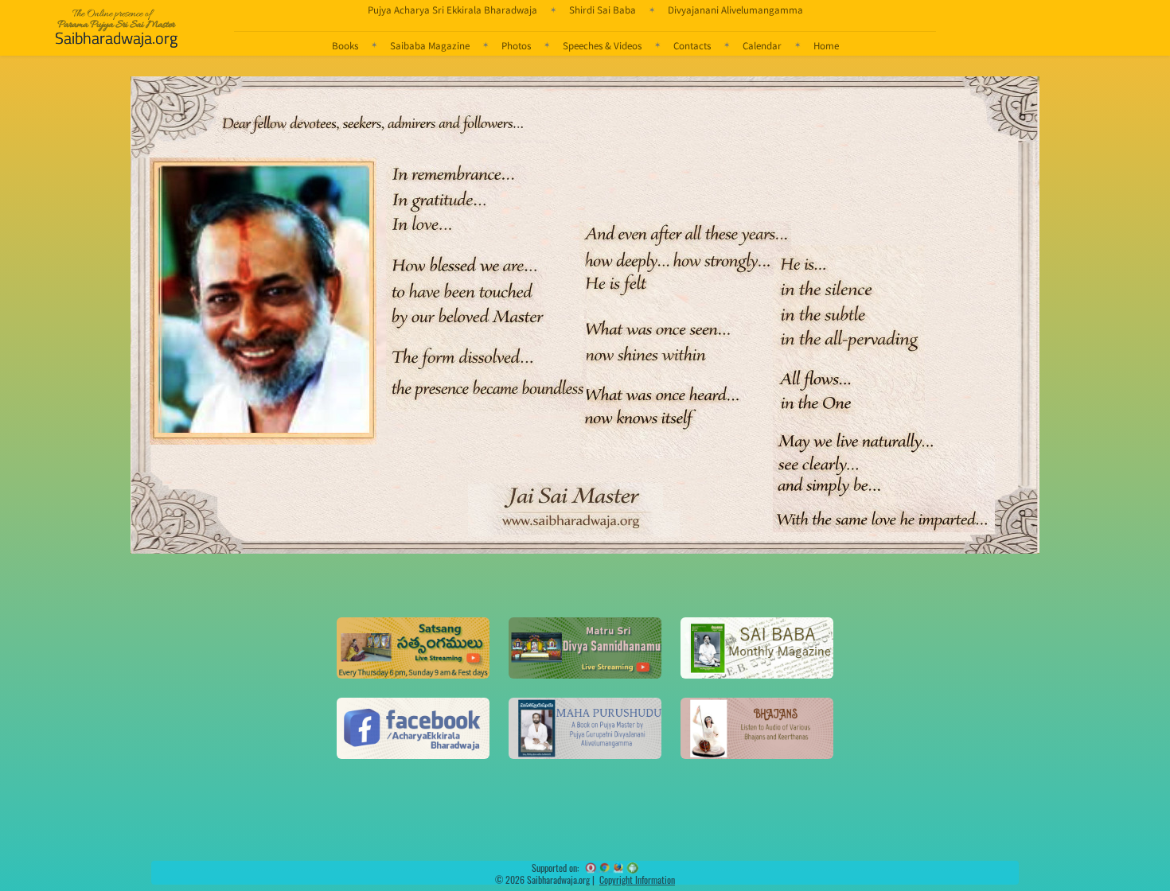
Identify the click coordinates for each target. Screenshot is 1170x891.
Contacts (692, 45)
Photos (516, 45)
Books (345, 45)
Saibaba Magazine (430, 45)
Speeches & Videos (602, 45)
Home (826, 45)
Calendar (762, 45)
